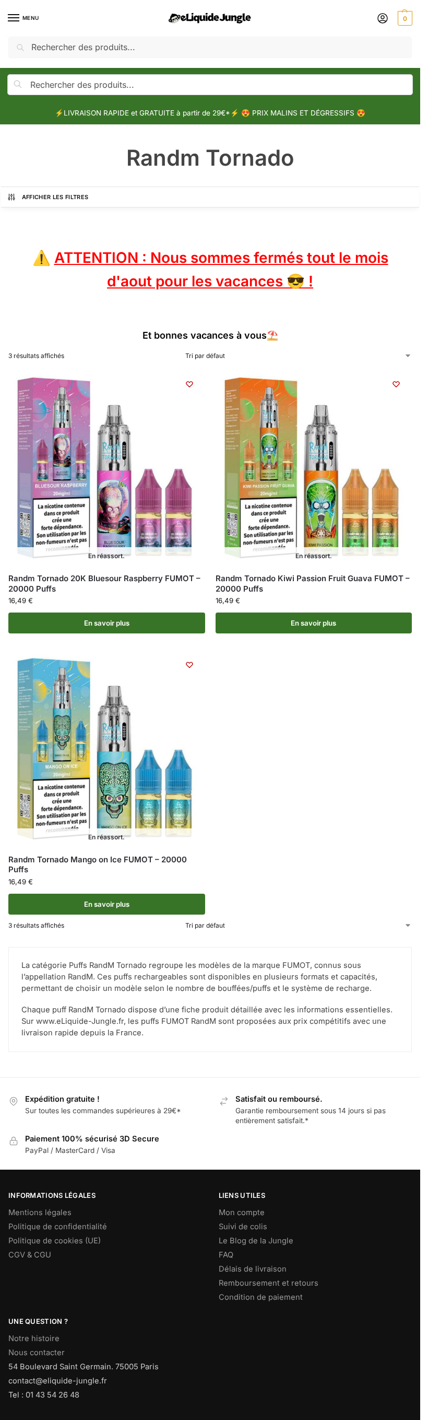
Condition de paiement (261, 1297)
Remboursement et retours (268, 1283)
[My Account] (382, 18)
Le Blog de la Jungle (256, 1240)
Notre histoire (34, 1338)
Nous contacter (36, 1352)
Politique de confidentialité (57, 1226)
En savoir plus (106, 623)
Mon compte (242, 1212)
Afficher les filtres (55, 197)
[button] (403, 18)
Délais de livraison (253, 1269)
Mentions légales (40, 1212)
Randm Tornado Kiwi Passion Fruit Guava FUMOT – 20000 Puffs (313, 583)
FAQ (226, 1255)
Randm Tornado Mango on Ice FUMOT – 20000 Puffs (97, 865)
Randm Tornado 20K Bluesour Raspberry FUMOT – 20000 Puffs (104, 583)
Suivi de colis (243, 1226)
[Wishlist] (189, 384)
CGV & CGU (29, 1255)
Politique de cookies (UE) (54, 1240)
